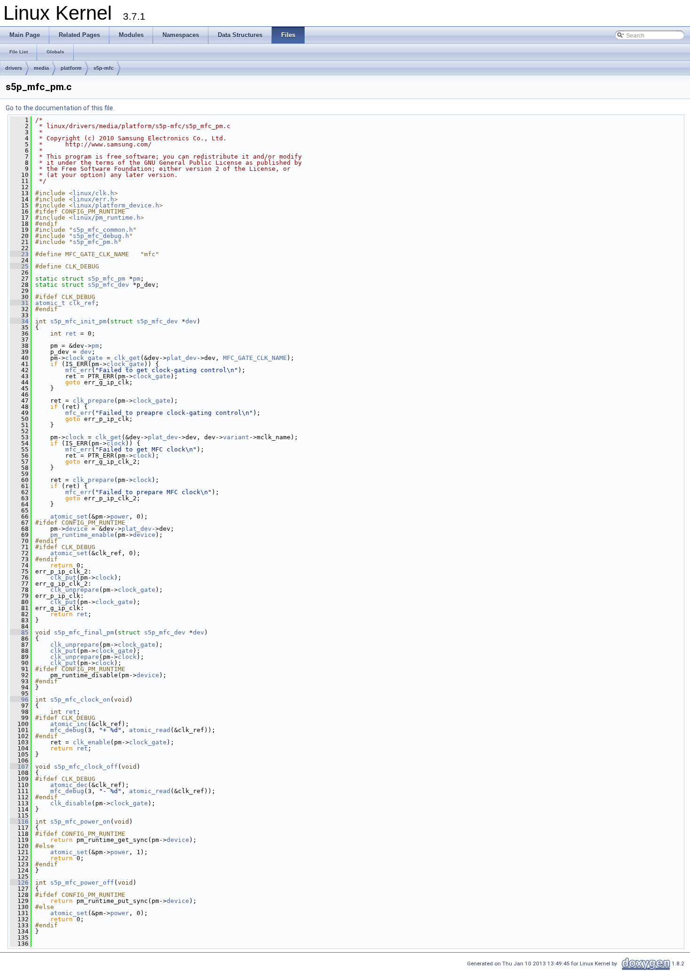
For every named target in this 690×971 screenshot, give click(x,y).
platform (71, 68)
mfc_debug (67, 730)
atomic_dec (69, 784)
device (76, 528)
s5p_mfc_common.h (103, 229)
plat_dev (182, 357)
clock (74, 437)
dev (191, 321)
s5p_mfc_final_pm (84, 632)
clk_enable (91, 742)
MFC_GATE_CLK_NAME (255, 357)
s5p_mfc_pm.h (95, 241)
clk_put (63, 577)
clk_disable (71, 803)
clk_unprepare (74, 589)
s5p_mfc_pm (106, 278)
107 (19, 766)
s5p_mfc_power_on (80, 821)
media (41, 68)
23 (19, 254)
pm (136, 278)
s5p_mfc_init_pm (78, 321)
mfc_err (78, 370)
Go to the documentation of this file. (60, 108)
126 (19, 882)
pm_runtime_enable (82, 534)
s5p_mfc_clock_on (80, 699)
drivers (13, 68)
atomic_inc (69, 723)
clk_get (127, 357)
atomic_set (69, 516)
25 (19, 266)
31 (19, 302)
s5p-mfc (103, 68)
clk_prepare (93, 400)
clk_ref (82, 302)
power (119, 516)
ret (71, 333)
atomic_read (149, 730)
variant (236, 437)
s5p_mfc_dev (108, 284)
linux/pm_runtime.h (106, 217)
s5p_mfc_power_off (82, 882)
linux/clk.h (93, 193)
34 (19, 321)
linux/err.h (93, 199)
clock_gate (84, 357)
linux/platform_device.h (116, 205)
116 (19, 821)
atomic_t (50, 302)
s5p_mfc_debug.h (101, 235)
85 (19, 632)
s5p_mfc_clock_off (86, 766)
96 (19, 699)
